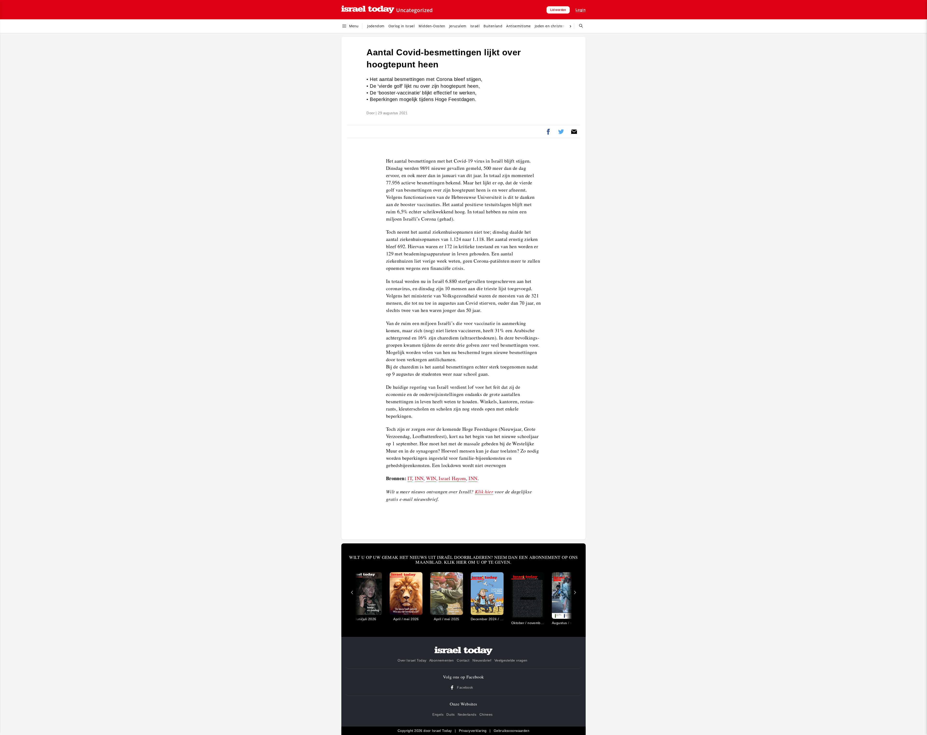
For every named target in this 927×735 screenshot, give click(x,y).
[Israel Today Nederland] (367, 10)
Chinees (486, 714)
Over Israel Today (412, 660)
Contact (463, 660)
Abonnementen (441, 660)
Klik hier (484, 491)
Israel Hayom (452, 478)
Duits (450, 714)
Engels (437, 714)
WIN (431, 478)
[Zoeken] (579, 26)
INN (419, 478)
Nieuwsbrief (482, 660)
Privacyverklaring (473, 731)
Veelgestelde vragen (510, 660)
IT (409, 478)
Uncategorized (414, 10)
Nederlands (467, 714)
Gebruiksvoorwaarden (511, 731)
